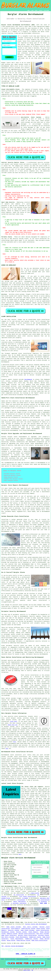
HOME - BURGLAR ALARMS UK (25, 954)
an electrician (19, 894)
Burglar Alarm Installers (27, 933)
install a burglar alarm (29, 813)
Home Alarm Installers (8, 935)
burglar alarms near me (32, 793)
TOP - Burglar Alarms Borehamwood (12, 946)
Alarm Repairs (15, 928)
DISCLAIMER (46, 10)
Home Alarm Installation (39, 940)
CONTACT (40, 10)
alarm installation (10, 394)
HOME (28, 10)
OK (32, 970)
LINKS (32, 10)
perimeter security (19, 614)
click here (13, 721)
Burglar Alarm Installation (27, 935)
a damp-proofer (34, 893)
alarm (48, 384)
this (7, 748)
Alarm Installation (42, 930)
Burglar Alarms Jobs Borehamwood (36, 924)
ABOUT (36, 10)
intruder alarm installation (17, 756)
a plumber (25, 898)
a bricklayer (21, 899)
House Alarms (41, 928)
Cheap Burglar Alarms (28, 928)
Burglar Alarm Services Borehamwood (18, 858)
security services (41, 775)
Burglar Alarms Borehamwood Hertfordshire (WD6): (18, 24)
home (12, 888)
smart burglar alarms (15, 773)
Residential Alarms (7, 932)
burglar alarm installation (26, 891)
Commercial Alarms (35, 937)
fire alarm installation (27, 896)
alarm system (24, 443)
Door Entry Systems (30, 927)
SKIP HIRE (43, 903)
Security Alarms (13, 930)
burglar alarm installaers (40, 386)
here (14, 741)
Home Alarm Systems (14, 927)
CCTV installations (43, 899)
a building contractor (19, 903)
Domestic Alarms (12, 933)
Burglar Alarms (21, 932)
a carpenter (43, 901)
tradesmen (35, 905)
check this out (12, 724)
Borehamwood (28, 379)
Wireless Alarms (43, 935)
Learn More (26, 970)
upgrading (14, 456)
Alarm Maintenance (22, 937)
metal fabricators (19, 901)
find (6, 840)
